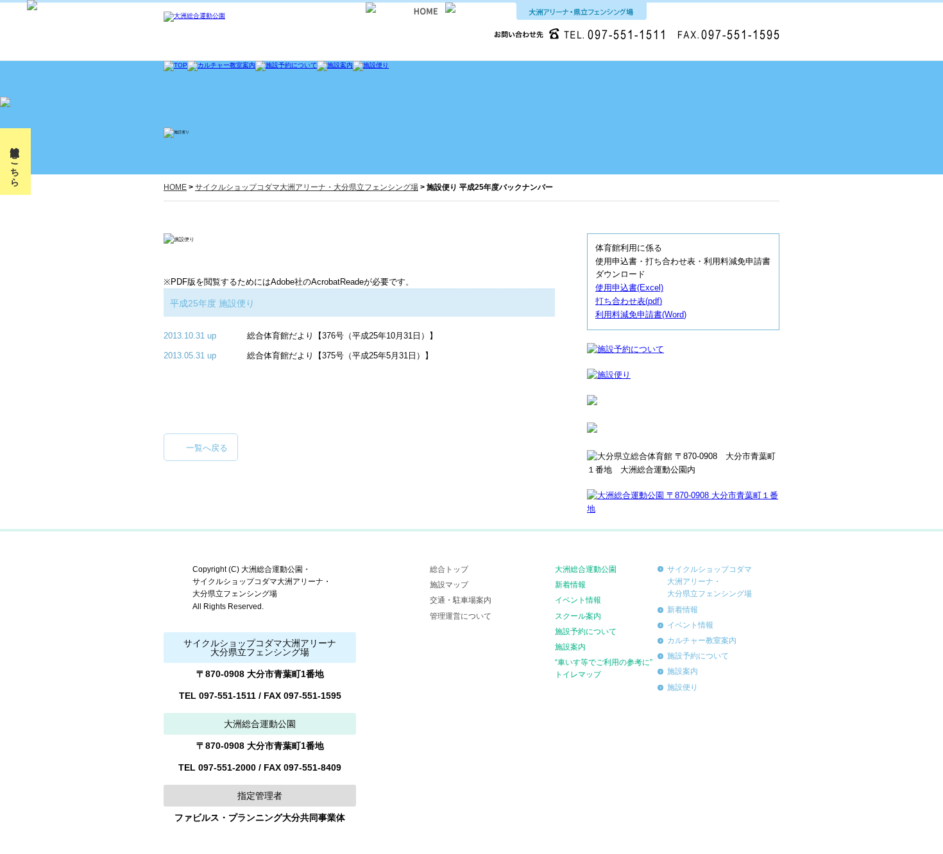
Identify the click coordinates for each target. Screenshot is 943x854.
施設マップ (449, 584)
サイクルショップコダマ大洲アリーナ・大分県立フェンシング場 (306, 187)
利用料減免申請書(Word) (640, 314)
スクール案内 (578, 616)
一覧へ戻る (207, 448)
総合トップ (449, 569)
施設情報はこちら (15, 161)
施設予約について (585, 631)
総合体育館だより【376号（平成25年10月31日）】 (342, 335)
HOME (175, 187)
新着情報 (570, 584)
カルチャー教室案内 (701, 640)
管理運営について (460, 616)
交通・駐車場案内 (460, 600)
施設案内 (570, 646)
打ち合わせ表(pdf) (628, 301)
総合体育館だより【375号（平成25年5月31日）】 (340, 355)
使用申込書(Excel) (629, 287)
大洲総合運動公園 (585, 569)
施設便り (682, 687)
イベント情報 (578, 600)
